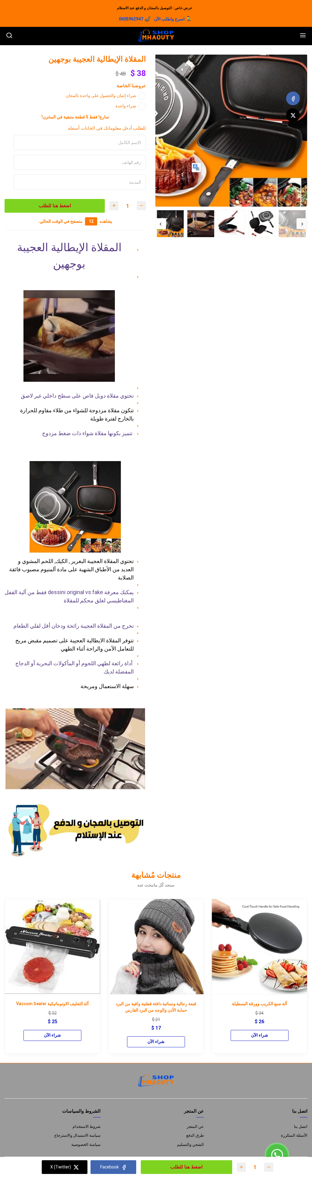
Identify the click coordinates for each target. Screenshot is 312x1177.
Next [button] (160, 223)
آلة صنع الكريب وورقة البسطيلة (259, 1003)
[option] (231, 131)
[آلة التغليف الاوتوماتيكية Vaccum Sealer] (52, 947)
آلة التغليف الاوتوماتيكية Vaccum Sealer (52, 1003)
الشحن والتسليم (190, 1144)
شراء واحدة (125, 105)
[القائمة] (302, 36)
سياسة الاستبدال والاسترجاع (77, 1135)
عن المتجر (195, 1126)
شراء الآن (259, 1035)
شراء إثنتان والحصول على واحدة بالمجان (101, 95)
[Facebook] (293, 98)
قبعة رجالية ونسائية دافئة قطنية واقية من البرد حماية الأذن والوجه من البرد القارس (156, 1007)
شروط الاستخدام (87, 1126)
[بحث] (9, 36)
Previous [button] (301, 223)
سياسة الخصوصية (86, 1144)
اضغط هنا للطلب (54, 205)
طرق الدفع (195, 1135)
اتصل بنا (300, 1126)
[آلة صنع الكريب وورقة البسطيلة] (259, 947)
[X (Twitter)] (293, 115)
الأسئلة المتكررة (294, 1135)
